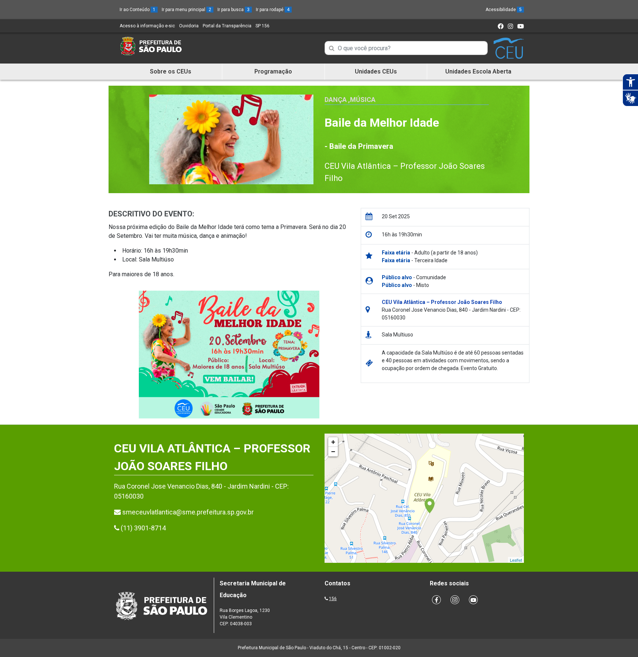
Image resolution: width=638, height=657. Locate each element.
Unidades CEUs (376, 71)
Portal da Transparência (227, 25)
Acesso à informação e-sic (147, 25)
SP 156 (262, 25)
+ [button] (333, 442)
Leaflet (516, 560)
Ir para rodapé (272, 9)
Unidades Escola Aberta (478, 71)
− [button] (333, 451)
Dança (336, 99)
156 (333, 598)
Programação (273, 71)
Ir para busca (233, 9)
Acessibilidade (504, 9)
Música (362, 99)
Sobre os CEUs (170, 71)
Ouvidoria (189, 25)
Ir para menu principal (186, 9)
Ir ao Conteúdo (137, 9)
